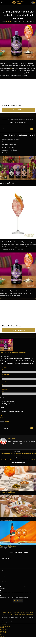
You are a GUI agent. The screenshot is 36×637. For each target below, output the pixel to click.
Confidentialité (15, 612)
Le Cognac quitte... (8, 518)
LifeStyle (3, 624)
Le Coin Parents (5, 626)
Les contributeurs (29, 612)
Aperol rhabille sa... (8, 546)
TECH (2, 628)
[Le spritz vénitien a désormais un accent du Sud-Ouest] (18, 466)
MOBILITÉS (3, 631)
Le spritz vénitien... (7, 492)
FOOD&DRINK (4, 629)
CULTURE (3, 633)
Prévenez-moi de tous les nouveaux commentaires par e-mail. (16, 592)
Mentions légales (7, 612)
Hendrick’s (7, 421)
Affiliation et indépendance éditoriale (24, 614)
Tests (1, 634)
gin (11, 68)
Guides (2, 636)
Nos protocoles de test (8, 614)
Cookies (22, 612)
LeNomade (8, 21)
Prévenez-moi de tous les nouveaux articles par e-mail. (14, 597)
